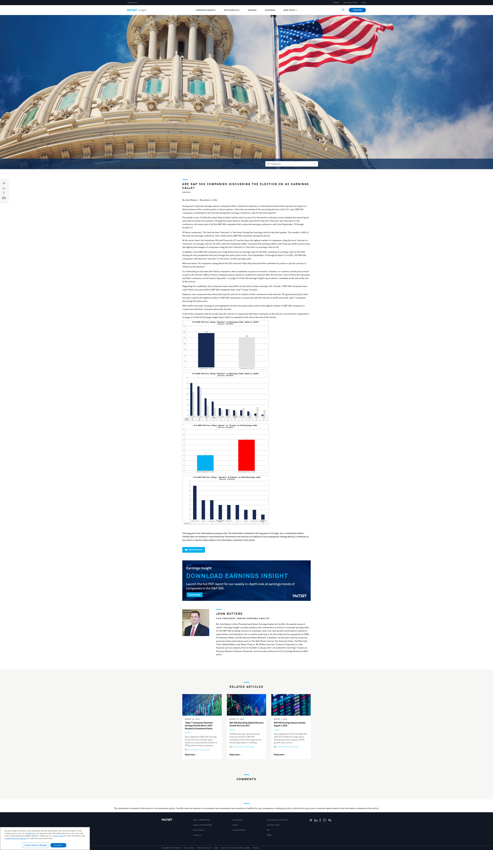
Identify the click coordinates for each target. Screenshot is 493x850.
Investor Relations (239, 830)
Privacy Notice (189, 848)
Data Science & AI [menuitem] (231, 10)
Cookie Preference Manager (35, 845)
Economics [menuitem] (270, 10)
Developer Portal (350, 2)
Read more (190, 755)
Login (363, 2)
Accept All (58, 845)
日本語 (269, 835)
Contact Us (197, 835)
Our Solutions (237, 820)
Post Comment (195, 550)
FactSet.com (132, 2)
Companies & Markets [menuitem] (205, 10)
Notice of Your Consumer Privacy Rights (235, 848)
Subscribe (357, 10)
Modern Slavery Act (204, 848)
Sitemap (256, 848)
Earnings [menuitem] (252, 10)
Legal (216, 848)
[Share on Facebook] (4, 193)
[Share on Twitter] (3, 183)
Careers (235, 825)
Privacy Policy (58, 836)
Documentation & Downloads (277, 820)
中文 (268, 830)
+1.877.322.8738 (205, 825)
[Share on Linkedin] (4, 188)
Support (336, 2)
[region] (45, 838)
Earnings (186, 192)
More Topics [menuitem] (290, 10)
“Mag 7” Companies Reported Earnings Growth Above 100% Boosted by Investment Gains (199, 726)
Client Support (198, 830)
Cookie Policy (30, 833)
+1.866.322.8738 (204, 820)
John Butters (191, 200)
